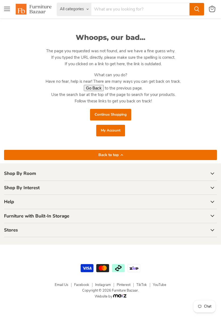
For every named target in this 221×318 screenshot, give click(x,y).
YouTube (159, 284)
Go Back (94, 88)
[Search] (196, 9)
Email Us (61, 284)
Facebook (81, 284)
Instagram (103, 284)
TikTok (141, 284)
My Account (110, 130)
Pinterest (123, 284)
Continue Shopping (111, 114)
